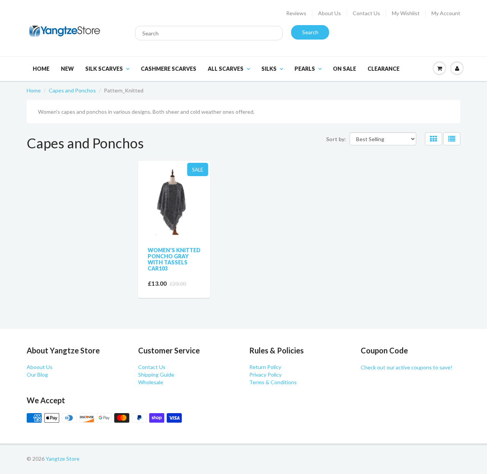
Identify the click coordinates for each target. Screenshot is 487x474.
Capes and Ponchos (72, 90)
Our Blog (37, 374)
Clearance (383, 68)
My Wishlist (406, 13)
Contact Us (366, 13)
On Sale (344, 68)
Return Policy (265, 367)
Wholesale (150, 382)
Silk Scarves (104, 68)
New (67, 68)
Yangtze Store (63, 458)
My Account (445, 13)
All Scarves (226, 68)
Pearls (304, 68)
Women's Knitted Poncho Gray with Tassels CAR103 (174, 259)
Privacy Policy (265, 374)
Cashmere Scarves (168, 68)
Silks (269, 68)
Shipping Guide (156, 374)
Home (41, 68)
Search (310, 32)
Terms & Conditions (273, 382)
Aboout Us (40, 367)
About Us (329, 13)
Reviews (296, 13)
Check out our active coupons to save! (406, 367)
